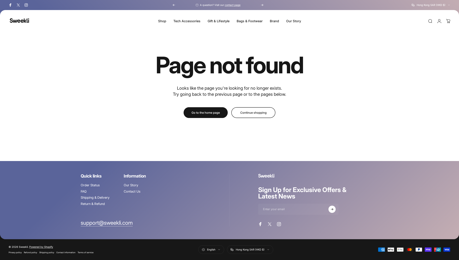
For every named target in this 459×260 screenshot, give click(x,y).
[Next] (262, 5)
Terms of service (86, 252)
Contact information (65, 252)
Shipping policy (46, 252)
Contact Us (132, 191)
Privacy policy (15, 252)
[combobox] (431, 5)
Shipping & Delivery (95, 197)
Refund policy (30, 252)
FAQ (84, 191)
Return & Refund (93, 204)
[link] (107, 222)
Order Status (90, 185)
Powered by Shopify (41, 246)
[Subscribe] (332, 209)
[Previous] (174, 5)
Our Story (131, 185)
